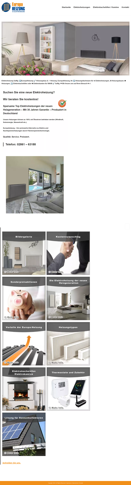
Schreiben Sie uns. (11, 463)
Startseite (66, 7)
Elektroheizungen (82, 7)
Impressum (68, 483)
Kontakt (125, 7)
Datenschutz (75, 483)
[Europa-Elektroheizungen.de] (13, 7)
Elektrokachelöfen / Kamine (106, 7)
